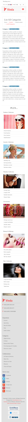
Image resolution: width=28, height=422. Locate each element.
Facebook (8, 375)
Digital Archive (7, 338)
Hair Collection (7, 261)
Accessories (6, 201)
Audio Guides (7, 330)
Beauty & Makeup (8, 231)
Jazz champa (7, 254)
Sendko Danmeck (8, 194)
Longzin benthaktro (8, 222)
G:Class (5, 341)
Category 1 (6, 29)
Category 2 (6, 48)
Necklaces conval (8, 165)
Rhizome (6, 364)
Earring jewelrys (7, 162)
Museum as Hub (7, 361)
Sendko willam (7, 224)
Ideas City (6, 359)
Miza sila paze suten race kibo (7, 4)
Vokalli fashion (7, 137)
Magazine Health (9, 304)
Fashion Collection (8, 112)
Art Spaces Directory (8, 356)
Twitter (7, 378)
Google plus (9, 384)
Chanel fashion (7, 130)
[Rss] (23, 4)
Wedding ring (7, 160)
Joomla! (5, 401)
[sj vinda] (9, 9)
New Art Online (7, 325)
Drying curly (6, 284)
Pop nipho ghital (7, 249)
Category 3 (6, 67)
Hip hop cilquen (7, 256)
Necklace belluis (7, 167)
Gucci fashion (7, 135)
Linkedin (8, 381)
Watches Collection (8, 172)
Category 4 (6, 86)
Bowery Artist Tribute (8, 343)
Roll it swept (6, 281)
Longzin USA (7, 192)
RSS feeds (8, 391)
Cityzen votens (7, 226)
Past (5, 328)
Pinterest (8, 387)
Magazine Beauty (9, 308)
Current (5, 320)
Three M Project (7, 366)
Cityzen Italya (7, 197)
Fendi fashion (7, 133)
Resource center (8, 348)
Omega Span (7, 190)
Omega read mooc (8, 220)
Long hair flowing (8, 279)
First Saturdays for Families (10, 346)
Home (5, 22)
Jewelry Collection (8, 142)
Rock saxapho (7, 252)
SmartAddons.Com (17, 400)
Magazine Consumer (10, 311)
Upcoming (6, 323)
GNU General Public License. (14, 403)
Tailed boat (6, 286)
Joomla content (18, 22)
